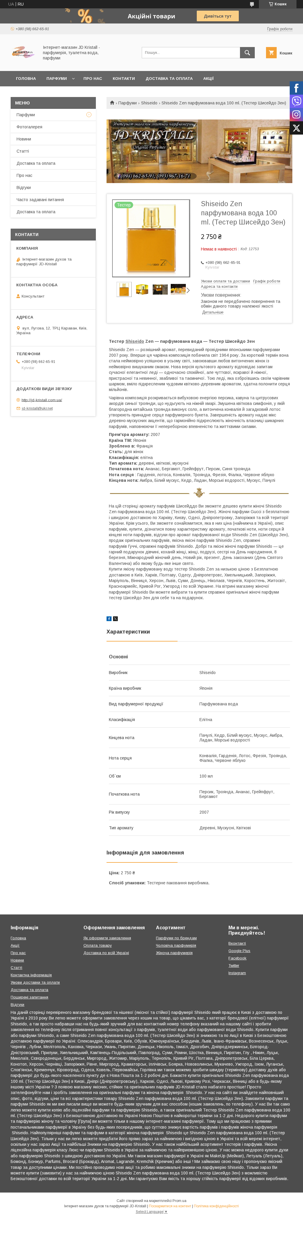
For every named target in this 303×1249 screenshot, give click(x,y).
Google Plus (239, 951)
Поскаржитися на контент (170, 1206)
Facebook (237, 958)
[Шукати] (247, 52)
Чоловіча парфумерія (176, 945)
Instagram (237, 973)
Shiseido (149, 103)
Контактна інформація (31, 975)
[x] (115, 619)
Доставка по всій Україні (106, 953)
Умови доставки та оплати (35, 982)
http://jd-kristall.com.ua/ (42, 400)
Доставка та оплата (169, 78)
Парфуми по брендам (176, 938)
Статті (23, 151)
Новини (24, 139)
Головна (26, 78)
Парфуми (56, 78)
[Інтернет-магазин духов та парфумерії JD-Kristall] (23, 63)
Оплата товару (97, 945)
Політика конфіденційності (216, 1206)
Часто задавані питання (40, 199)
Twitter (233, 965)
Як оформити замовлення (107, 938)
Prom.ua (179, 1201)
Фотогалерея (29, 127)
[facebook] (109, 619)
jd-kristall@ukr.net (37, 408)
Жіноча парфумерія (174, 953)
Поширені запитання (29, 997)
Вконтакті (237, 943)
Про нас (92, 78)
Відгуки (24, 187)
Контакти (124, 78)
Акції (208, 78)
